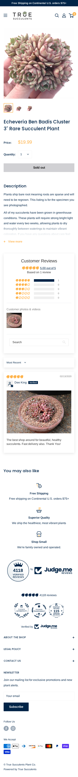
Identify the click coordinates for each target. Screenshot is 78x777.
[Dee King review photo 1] (39, 411)
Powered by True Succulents (20, 769)
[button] (23, 280)
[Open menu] (5, 15)
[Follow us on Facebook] (6, 728)
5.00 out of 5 (48, 268)
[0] (71, 15)
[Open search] (57, 16)
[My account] (64, 16)
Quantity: (10, 154)
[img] (15, 376)
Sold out (39, 167)
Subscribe (16, 707)
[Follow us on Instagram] (13, 728)
